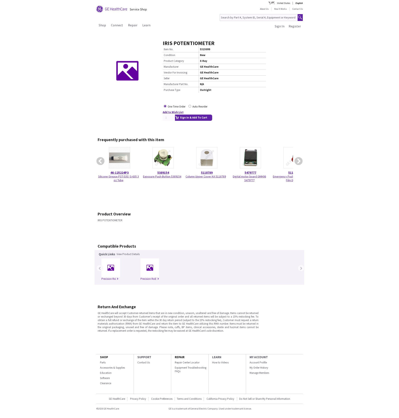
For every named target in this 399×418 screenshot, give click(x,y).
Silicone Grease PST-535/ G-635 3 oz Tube (118, 178)
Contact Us (297, 8)
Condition (169, 55)
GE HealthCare (117, 399)
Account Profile (258, 362)
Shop (102, 25)
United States (283, 3)
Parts (103, 362)
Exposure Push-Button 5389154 (162, 176)
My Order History (259, 367)
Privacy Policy (138, 399)
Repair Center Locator (187, 362)
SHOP (104, 357)
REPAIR (180, 357)
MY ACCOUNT (259, 357)
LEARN (216, 357)
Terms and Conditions (189, 399)
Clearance (105, 383)
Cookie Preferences (161, 399)
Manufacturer (171, 66)
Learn (146, 25)
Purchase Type (172, 90)
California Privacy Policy (221, 399)
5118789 (207, 172)
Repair (132, 25)
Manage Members (259, 373)
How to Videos (220, 362)
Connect (117, 25)
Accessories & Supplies (112, 367)
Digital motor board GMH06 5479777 (249, 178)
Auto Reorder (199, 106)
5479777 (250, 172)
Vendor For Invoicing (175, 72)
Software (105, 378)
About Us (264, 8)
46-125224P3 (119, 172)
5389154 (163, 172)
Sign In (279, 26)
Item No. (168, 49)
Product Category (174, 61)
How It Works (280, 8)
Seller (167, 78)
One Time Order (176, 106)
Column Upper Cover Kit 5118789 (206, 176)
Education (106, 373)
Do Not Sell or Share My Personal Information (264, 399)
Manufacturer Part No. (176, 84)
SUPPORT (144, 357)
